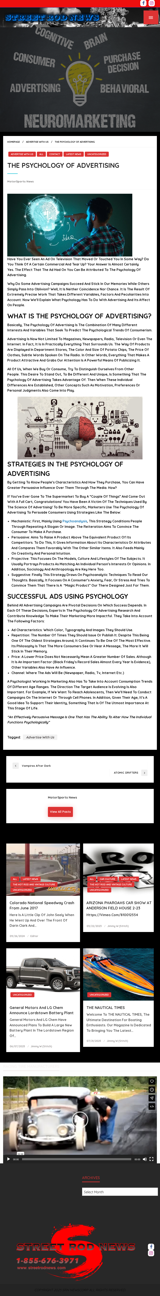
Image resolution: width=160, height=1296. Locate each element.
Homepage (13, 141)
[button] (80, 1119)
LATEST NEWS (73, 154)
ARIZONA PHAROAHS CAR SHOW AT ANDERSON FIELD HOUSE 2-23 (119, 905)
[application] (80, 1119)
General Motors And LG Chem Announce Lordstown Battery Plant (42, 1010)
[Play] (8, 1159)
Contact (54, 154)
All (41, 154)
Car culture (107, 879)
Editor (34, 936)
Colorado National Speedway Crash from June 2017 (42, 905)
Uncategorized (96, 154)
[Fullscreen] (151, 1159)
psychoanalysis (74, 521)
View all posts (60, 812)
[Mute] (145, 1159)
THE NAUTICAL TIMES (105, 1007)
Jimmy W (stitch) (118, 926)
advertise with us (40, 737)
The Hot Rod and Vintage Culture (34, 884)
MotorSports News (20, 181)
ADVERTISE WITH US (37, 141)
